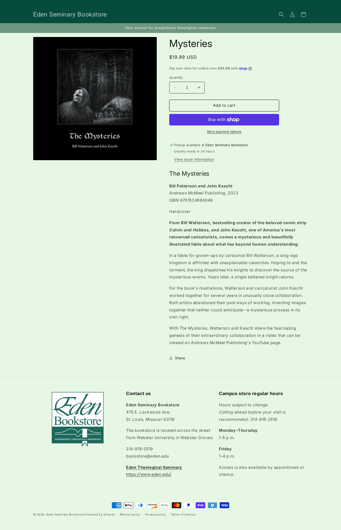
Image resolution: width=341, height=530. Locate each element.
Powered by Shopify (100, 514)
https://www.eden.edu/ (148, 474)
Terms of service (183, 514)
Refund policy (130, 514)
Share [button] (180, 358)
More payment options (224, 131)
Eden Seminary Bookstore (65, 514)
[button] (281, 14)
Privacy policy (155, 514)
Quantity (176, 77)
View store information (194, 159)
